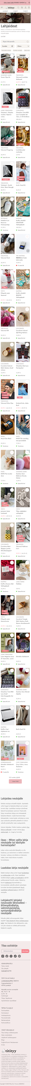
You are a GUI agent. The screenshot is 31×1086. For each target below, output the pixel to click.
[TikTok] (15, 956)
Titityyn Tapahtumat (6, 998)
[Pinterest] (19, 956)
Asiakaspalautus (5, 1015)
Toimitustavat (5, 1013)
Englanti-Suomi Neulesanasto (9, 1042)
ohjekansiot (8, 883)
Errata (3, 1045)
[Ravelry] (11, 956)
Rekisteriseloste (5, 1020)
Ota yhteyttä (4, 968)
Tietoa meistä (5, 966)
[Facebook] (7, 956)
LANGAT (5, 11)
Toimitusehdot (5, 1010)
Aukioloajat (4, 996)
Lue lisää (3, 36)
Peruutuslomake (5, 1018)
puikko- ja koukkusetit (17, 878)
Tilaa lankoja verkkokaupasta (9, 1033)
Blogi (2, 1040)
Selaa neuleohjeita (6, 1035)
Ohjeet (15, 11)
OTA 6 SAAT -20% (9, 2)
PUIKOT (25, 11)
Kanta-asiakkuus (5, 1023)
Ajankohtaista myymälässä (8, 1001)
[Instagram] (2, 956)
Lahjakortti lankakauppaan (8, 1037)
